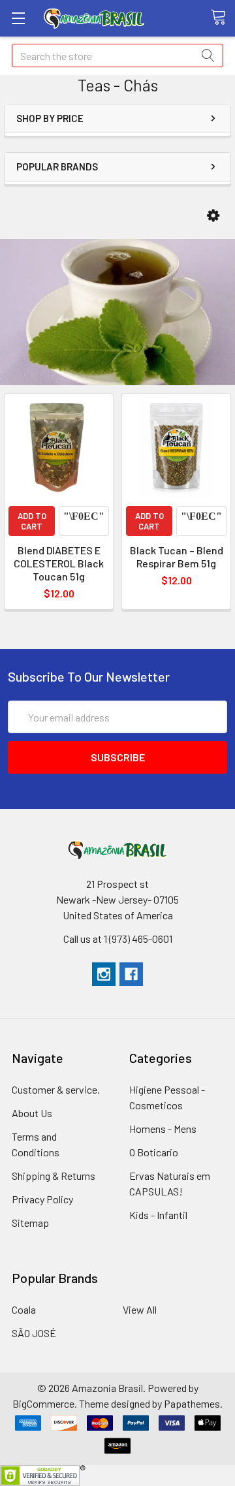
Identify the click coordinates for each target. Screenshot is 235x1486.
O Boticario (153, 1152)
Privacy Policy (42, 1199)
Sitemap (30, 1222)
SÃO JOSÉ (34, 1333)
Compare (84, 521)
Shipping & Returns (53, 1175)
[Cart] (222, 17)
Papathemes (192, 1403)
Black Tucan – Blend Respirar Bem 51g (176, 556)
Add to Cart (32, 521)
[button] (213, 215)
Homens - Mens (162, 1128)
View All (140, 1309)
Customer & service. (56, 1089)
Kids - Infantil (158, 1215)
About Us (32, 1113)
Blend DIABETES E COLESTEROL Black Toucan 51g (59, 563)
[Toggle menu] (18, 18)
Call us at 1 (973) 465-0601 (117, 938)
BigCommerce (43, 1403)
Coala (24, 1309)
